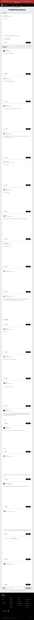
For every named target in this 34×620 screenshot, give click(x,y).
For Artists (11, 599)
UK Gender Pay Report (12, 618)
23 (28, 46)
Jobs (2, 601)
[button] (30, 16)
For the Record (4, 603)
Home (6, 7)
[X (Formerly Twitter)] (6, 611)
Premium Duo (27, 601)
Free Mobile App (19, 603)
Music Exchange (11, 7)
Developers (11, 601)
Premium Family (27, 603)
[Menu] (32, 5)
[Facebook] (8, 611)
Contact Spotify (19, 605)
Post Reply (28, 588)
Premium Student (27, 605)
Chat (17, 5)
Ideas (21, 5)
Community (5, 5)
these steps (27, 1)
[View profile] (4, 50)
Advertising (11, 603)
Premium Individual (28, 599)
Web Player (19, 601)
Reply (28, 42)
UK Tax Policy (8, 618)
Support (18, 599)
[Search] (27, 5)
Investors (11, 605)
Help (13, 5)
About (3, 599)
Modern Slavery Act (4, 618)
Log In (29, 5)
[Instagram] (3, 611)
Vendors (11, 607)
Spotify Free (27, 607)
